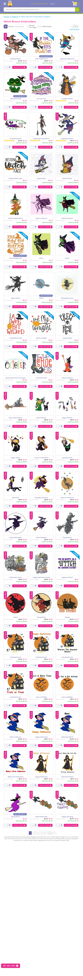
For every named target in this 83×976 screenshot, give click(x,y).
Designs (15, 17)
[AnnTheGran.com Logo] (10, 3)
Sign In (52, 4)
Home (6, 17)
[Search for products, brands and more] (77, 9)
